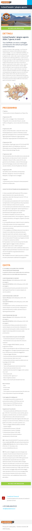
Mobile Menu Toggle (29, 2)
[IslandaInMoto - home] (16, 2)
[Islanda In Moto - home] (7, 522)
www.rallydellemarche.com (11, 448)
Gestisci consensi (21, 526)
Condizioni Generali (13, 496)
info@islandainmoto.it (9, 508)
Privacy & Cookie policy (9, 526)
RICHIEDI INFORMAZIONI (16, 28)
